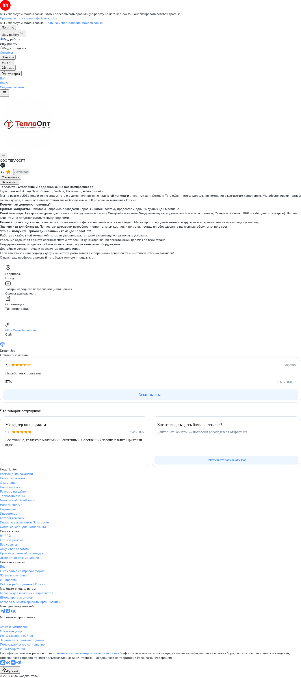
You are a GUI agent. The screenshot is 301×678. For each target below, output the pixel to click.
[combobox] (10, 670)
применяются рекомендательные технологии (86, 653)
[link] (8, 68)
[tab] (10, 177)
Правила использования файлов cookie (74, 23)
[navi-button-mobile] (4, 93)
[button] (4, 78)
